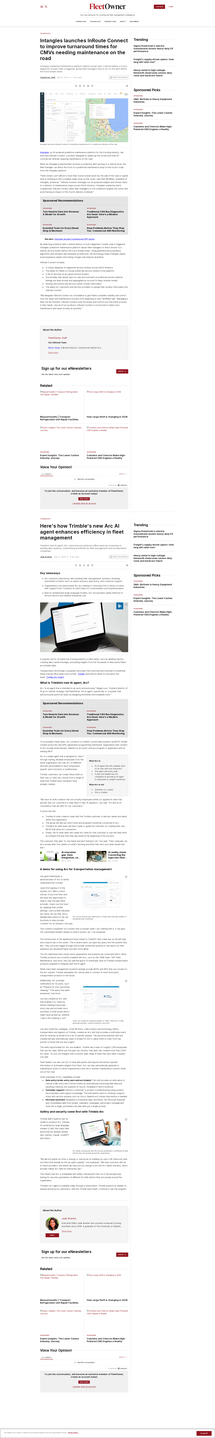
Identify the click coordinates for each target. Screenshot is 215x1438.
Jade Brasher (46, 565)
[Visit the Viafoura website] (122, 493)
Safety (123, 21)
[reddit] (88, 86)
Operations (81, 21)
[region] (84, 487)
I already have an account (84, 511)
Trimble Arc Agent (55, 685)
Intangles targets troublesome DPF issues (74, 243)
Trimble (81, 682)
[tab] (46, 482)
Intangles (44, 152)
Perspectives (110, 21)
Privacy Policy (73, 1433)
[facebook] (76, 86)
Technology (95, 21)
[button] (41, 6)
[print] (127, 86)
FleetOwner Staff (47, 77)
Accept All (204, 1433)
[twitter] (84, 86)
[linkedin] (80, 86)
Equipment (134, 21)
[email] (92, 86)
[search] (46, 6)
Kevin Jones (54, 356)
